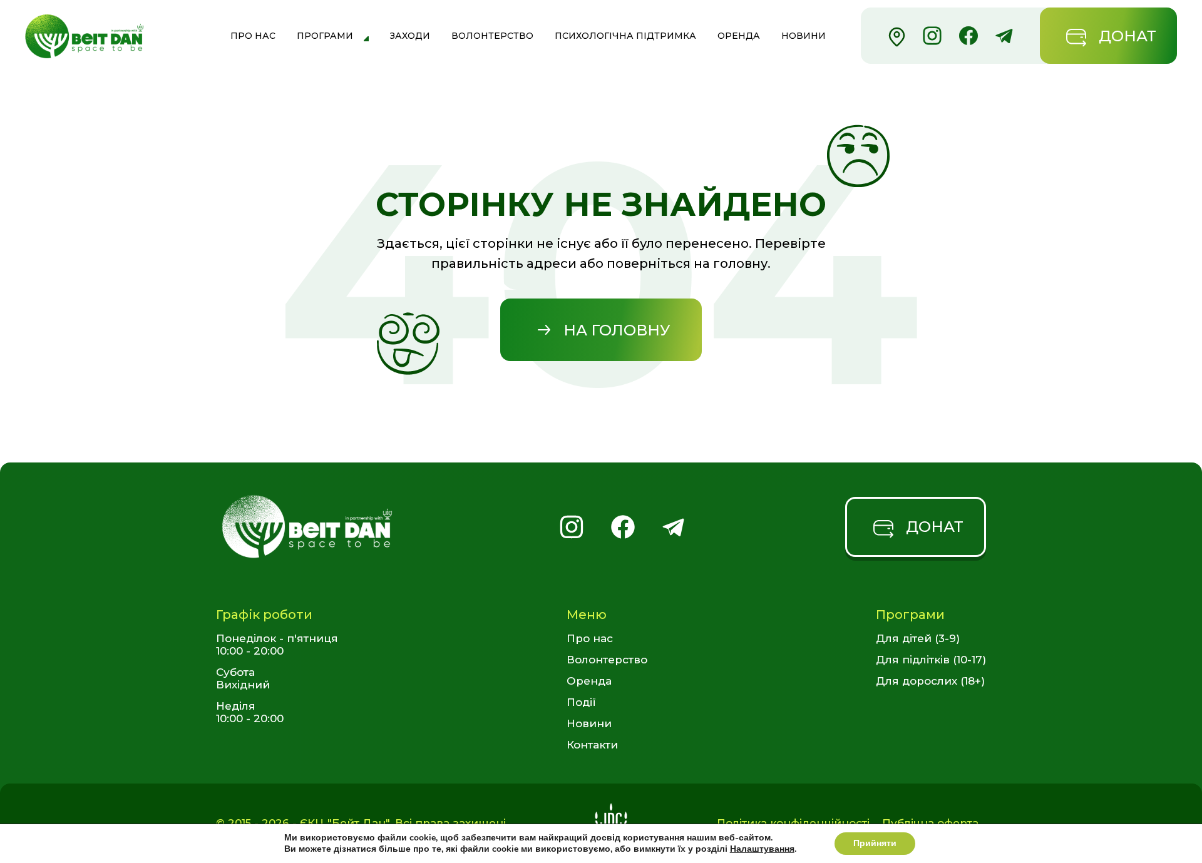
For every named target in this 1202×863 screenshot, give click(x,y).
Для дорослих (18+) (930, 681)
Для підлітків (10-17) (931, 659)
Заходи (410, 35)
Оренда (738, 35)
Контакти (592, 744)
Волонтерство (492, 35)
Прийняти (874, 843)
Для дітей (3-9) (918, 638)
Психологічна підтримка (625, 35)
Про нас (252, 35)
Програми (325, 35)
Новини (803, 35)
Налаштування (762, 849)
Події (581, 702)
